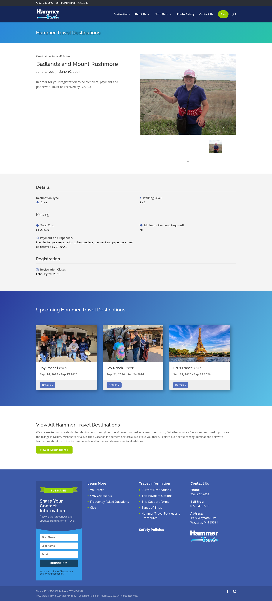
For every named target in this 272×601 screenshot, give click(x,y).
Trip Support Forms (155, 502)
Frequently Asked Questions (109, 502)
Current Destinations (156, 490)
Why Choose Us (101, 496)
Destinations (122, 14)
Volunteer (97, 490)
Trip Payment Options (157, 496)
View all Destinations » (54, 449)
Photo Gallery (185, 14)
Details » (47, 385)
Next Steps (162, 14)
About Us (140, 14)
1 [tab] (188, 161)
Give (223, 14)
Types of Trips (152, 508)
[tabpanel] (215, 147)
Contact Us (206, 14)
